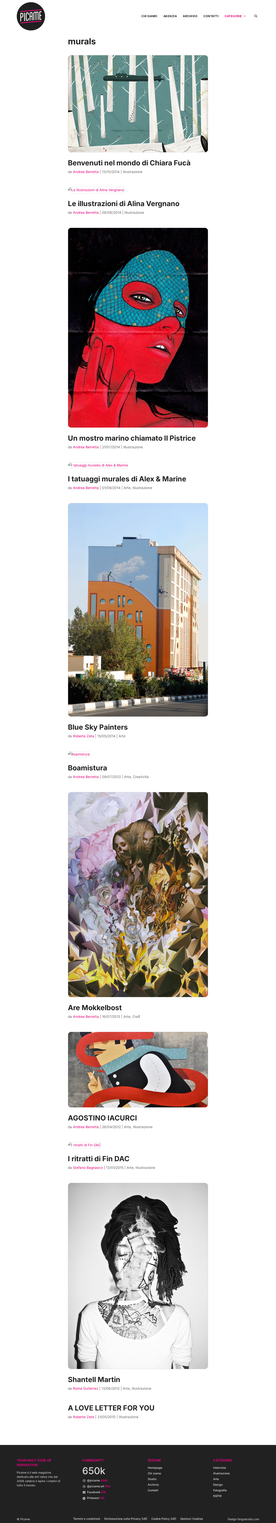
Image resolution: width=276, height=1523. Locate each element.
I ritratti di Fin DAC (99, 1158)
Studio (152, 1479)
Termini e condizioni (86, 1518)
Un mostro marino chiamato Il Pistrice (132, 438)
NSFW (217, 1496)
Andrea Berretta (86, 172)
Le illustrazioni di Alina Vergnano (123, 203)
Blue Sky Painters (98, 727)
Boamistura (87, 768)
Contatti (211, 16)
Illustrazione (132, 172)
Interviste (219, 1467)
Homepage (155, 1467)
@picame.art (98, 1486)
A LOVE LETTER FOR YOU (111, 1408)
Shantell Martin (94, 1379)
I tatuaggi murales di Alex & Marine (127, 479)
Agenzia (170, 16)
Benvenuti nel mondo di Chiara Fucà (129, 163)
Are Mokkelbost (95, 1007)
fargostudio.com (248, 1519)
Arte (127, 488)
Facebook (96, 1492)
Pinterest (96, 1498)
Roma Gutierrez (85, 1388)
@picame (97, 1480)
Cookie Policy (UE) (163, 1518)
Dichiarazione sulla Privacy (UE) (125, 1518)
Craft (136, 1017)
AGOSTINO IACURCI (102, 1118)
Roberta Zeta (83, 736)
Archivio (190, 16)
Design (218, 1484)
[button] (255, 16)
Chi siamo (149, 16)
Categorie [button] (233, 16)
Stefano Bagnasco (88, 1168)
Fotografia (220, 1490)
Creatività (141, 777)
